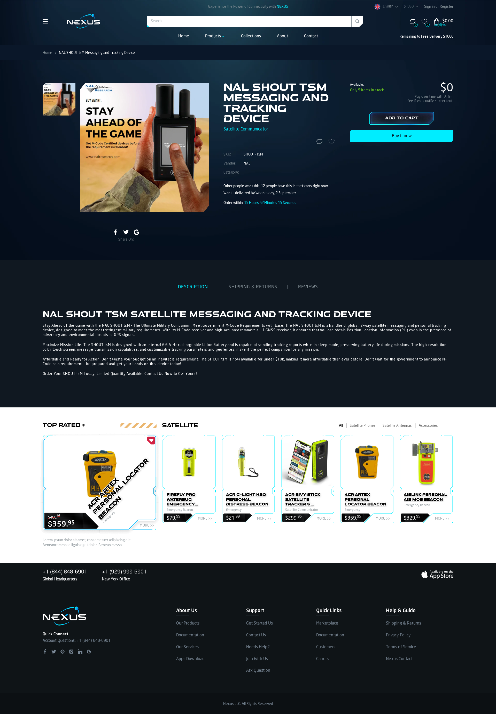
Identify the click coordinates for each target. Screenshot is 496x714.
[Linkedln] (80, 651)
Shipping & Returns (403, 623)
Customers (325, 647)
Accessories (428, 426)
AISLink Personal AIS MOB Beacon (425, 497)
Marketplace (327, 623)
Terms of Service (401, 647)
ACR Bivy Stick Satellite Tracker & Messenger (302, 500)
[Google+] (89, 651)
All (341, 426)
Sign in (430, 7)
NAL (247, 163)
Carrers (322, 659)
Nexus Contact (399, 659)
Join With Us (257, 659)
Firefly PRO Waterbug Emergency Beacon (181, 500)
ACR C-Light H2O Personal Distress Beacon (247, 499)
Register (446, 7)
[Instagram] (71, 651)
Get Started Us (259, 623)
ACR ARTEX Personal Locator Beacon (118, 489)
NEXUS (282, 7)
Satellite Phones (363, 426)
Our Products (187, 623)
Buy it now (402, 136)
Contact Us (256, 635)
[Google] (136, 232)
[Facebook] (115, 232)
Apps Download (190, 659)
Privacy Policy (398, 635)
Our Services (187, 647)
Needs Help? (258, 647)
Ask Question (258, 670)
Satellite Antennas (397, 426)
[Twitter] (126, 232)
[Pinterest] (62, 651)
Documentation (190, 635)
